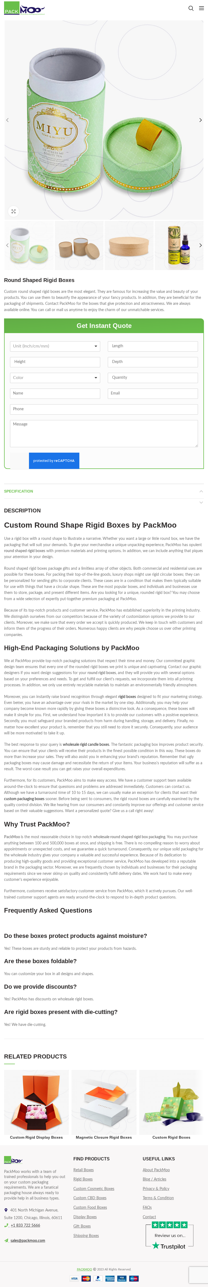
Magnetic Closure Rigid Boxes (104, 1137)
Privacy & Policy (156, 1189)
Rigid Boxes (83, 1179)
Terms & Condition (158, 1198)
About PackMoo (156, 1170)
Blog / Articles (154, 1179)
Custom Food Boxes (90, 1208)
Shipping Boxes (86, 1236)
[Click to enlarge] (13, 211)
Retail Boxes (83, 1170)
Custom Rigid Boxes (171, 1137)
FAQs (147, 1208)
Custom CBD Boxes (89, 1198)
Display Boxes (85, 1217)
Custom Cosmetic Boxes (93, 1189)
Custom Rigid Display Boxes (36, 1137)
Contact (149, 1217)
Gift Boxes (82, 1226)
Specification (18, 491)
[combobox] (55, 346)
